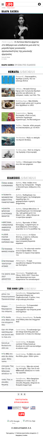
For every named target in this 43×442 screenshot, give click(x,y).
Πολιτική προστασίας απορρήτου (26, 433)
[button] (2, 4)
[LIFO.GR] (9, 4)
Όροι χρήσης (10, 433)
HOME (3, 8)
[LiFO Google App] (13, 422)
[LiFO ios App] (29, 422)
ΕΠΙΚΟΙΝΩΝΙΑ (21, 402)
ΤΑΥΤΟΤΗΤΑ (21, 400)
